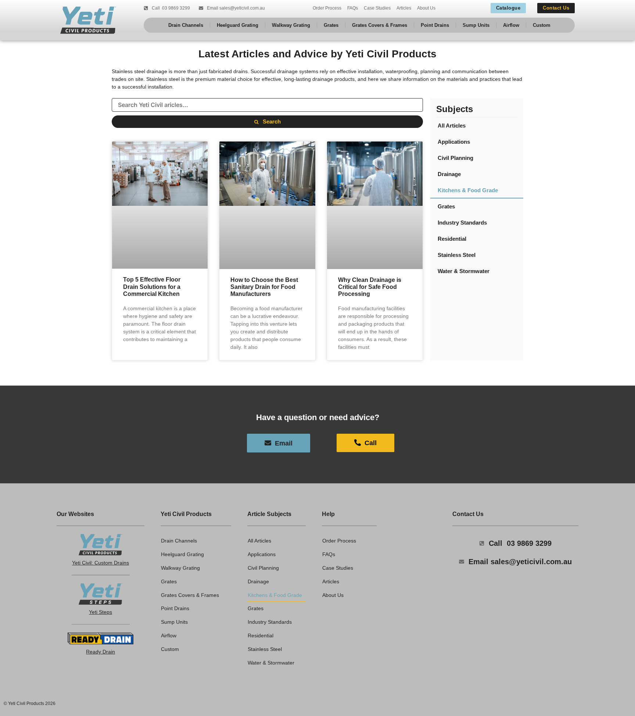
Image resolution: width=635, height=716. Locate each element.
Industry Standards (462, 222)
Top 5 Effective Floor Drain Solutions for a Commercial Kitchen (151, 286)
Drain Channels (185, 25)
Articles (404, 8)
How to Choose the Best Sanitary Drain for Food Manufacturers (264, 287)
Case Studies (377, 8)
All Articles (452, 125)
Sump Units (476, 25)
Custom (541, 25)
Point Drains (435, 25)
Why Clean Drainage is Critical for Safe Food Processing (369, 287)
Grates (331, 25)
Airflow (511, 25)
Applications (454, 142)
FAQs (352, 8)
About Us (426, 8)
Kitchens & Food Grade (468, 190)
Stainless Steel (457, 255)
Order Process (327, 8)
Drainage (449, 174)
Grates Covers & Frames (379, 25)
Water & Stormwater (463, 271)
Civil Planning (455, 158)
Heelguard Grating (237, 25)
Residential (452, 239)
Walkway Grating (291, 25)
